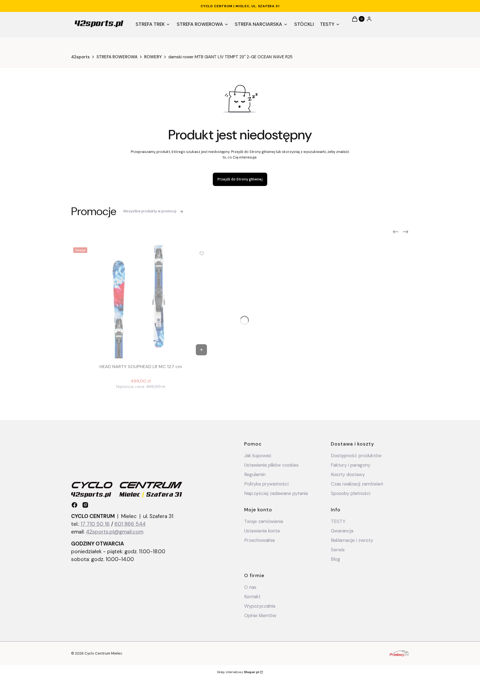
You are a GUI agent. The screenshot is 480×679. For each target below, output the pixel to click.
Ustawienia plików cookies (272, 465)
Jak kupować (258, 455)
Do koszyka (201, 349)
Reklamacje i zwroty (352, 540)
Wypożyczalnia (259, 606)
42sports (80, 57)
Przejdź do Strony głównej (240, 179)
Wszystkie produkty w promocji (149, 211)
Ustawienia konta (262, 531)
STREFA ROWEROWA (117, 57)
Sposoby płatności (350, 493)
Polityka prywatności (266, 484)
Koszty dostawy (348, 474)
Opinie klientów (260, 615)
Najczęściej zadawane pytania (276, 493)
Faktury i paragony (350, 465)
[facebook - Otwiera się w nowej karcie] (74, 505)
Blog (335, 559)
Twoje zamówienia (263, 521)
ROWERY (153, 57)
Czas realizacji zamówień (357, 484)
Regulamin (255, 474)
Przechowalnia (259, 540)
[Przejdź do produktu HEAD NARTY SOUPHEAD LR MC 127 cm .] (140, 301)
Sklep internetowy (238, 672)
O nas (250, 587)
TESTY (338, 521)
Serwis (338, 550)
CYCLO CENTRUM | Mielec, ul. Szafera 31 (240, 6)
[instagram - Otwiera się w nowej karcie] (85, 505)
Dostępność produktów (356, 455)
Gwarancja (342, 531)
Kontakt (252, 597)
